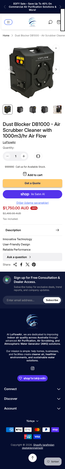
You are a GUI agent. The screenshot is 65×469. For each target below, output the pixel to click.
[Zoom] (56, 48)
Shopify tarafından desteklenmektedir (38, 446)
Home (6, 35)
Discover (10, 398)
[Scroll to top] (32, 458)
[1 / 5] (7, 109)
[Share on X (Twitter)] (27, 264)
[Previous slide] (5, 7)
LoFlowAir (9, 142)
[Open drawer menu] (8, 22)
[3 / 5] (32, 109)
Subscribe (52, 300)
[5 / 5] (57, 109)
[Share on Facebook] (21, 264)
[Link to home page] (32, 321)
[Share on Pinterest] (34, 264)
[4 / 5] (45, 109)
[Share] (15, 264)
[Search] (50, 22)
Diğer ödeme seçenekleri (32, 202)
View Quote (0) (62, 20)
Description (13, 230)
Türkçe (30, 420)
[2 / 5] (20, 109)
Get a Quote (32, 183)
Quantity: (8, 147)
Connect (10, 389)
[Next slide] (60, 7)
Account (10, 408)
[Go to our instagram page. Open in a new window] (33, 368)
